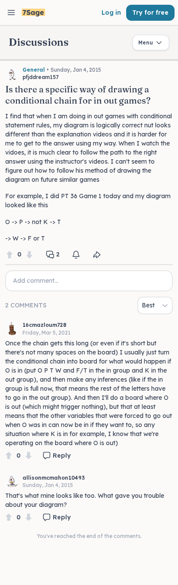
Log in (111, 12)
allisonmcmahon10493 (53, 477)
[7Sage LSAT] (33, 13)
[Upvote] (9, 254)
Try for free (150, 12)
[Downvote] (29, 254)
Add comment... (35, 281)
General (33, 69)
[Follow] (76, 254)
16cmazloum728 (44, 325)
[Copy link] (97, 254)
